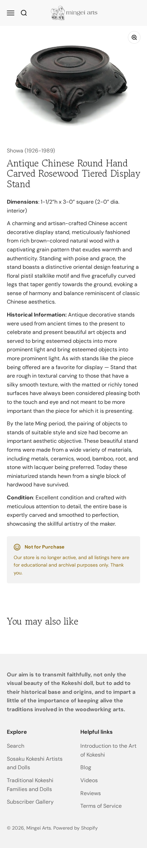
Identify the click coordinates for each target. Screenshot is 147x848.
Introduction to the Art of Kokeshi (108, 750)
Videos (89, 780)
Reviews (90, 793)
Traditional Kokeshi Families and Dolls (30, 785)
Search (15, 745)
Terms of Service (101, 805)
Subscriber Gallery (30, 801)
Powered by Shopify (75, 828)
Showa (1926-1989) (31, 150)
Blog (85, 767)
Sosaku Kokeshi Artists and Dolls (35, 763)
